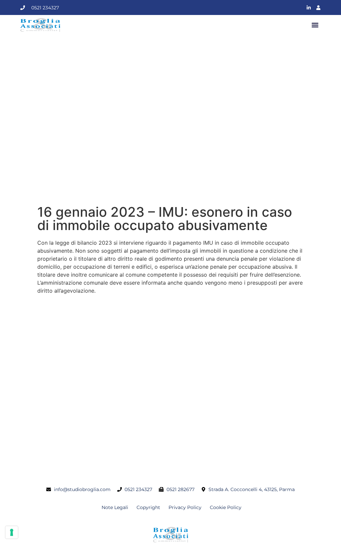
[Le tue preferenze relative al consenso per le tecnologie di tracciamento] (11, 532)
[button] (315, 25)
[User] (318, 7)
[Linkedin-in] (308, 7)
